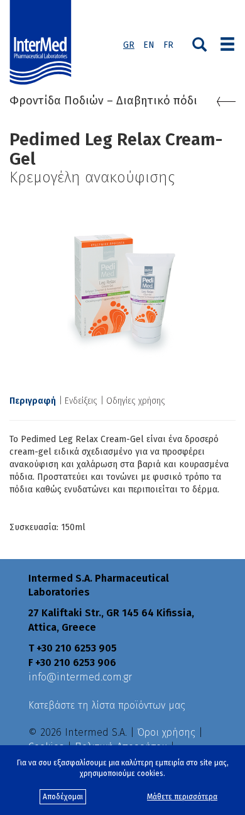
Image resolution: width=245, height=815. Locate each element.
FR (168, 45)
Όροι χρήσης (166, 732)
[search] (199, 43)
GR (128, 45)
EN (149, 45)
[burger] (227, 43)
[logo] (43, 43)
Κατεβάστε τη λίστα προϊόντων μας (106, 705)
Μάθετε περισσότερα (182, 796)
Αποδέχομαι (63, 796)
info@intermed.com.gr (80, 677)
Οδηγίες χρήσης (135, 401)
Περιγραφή (32, 401)
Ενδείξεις (81, 401)
